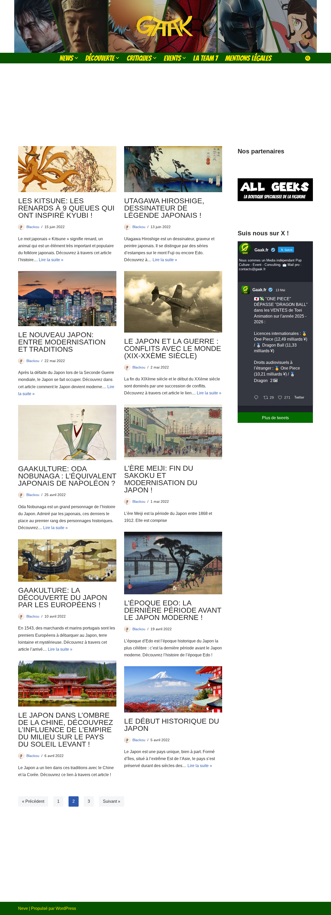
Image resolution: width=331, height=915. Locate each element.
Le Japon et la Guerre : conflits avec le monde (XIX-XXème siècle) (172, 348)
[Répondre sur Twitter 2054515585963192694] (257, 398)
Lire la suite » (51, 260)
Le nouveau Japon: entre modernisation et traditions (62, 342)
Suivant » (111, 801)
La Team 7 (205, 58)
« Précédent (33, 801)
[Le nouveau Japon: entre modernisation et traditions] (67, 298)
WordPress (66, 908)
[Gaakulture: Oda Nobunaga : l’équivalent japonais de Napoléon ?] (67, 432)
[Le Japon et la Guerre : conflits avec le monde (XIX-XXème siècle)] (173, 301)
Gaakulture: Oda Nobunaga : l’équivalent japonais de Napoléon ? (67, 476)
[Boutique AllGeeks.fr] (275, 214)
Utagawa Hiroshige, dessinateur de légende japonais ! (164, 208)
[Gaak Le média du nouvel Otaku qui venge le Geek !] (165, 26)
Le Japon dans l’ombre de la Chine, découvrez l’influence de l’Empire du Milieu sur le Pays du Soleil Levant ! (65, 729)
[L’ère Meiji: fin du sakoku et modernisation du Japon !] (173, 432)
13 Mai (280, 290)
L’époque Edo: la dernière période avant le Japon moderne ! (172, 610)
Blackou (32, 227)
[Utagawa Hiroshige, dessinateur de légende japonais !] (173, 169)
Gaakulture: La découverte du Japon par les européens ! (62, 597)
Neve (23, 908)
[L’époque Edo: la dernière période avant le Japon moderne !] (173, 563)
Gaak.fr (259, 290)
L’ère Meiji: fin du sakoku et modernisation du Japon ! (160, 479)
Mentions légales (248, 58)
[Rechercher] (307, 58)
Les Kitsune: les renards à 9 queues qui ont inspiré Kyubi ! (66, 208)
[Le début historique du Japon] (173, 689)
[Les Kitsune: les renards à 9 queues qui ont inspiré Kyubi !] (67, 169)
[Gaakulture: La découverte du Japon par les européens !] (67, 560)
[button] (76, 58)
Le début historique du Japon (171, 724)
